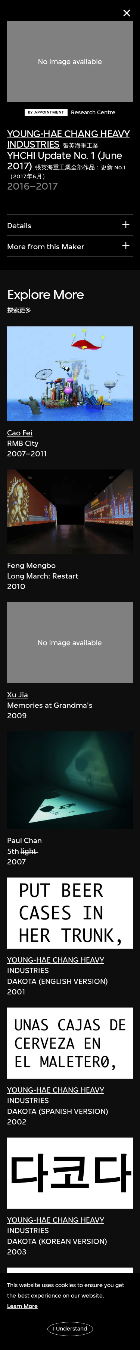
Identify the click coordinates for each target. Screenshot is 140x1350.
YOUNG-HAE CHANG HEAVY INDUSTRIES (68, 139)
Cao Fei (19, 433)
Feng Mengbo (31, 565)
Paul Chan (24, 840)
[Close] (127, 13)
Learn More (22, 1306)
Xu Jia (17, 695)
